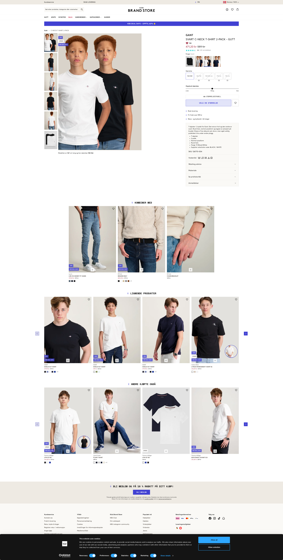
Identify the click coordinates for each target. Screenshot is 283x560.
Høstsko (145, 521)
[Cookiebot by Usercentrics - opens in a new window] (64, 555)
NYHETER (62, 17)
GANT (189, 35)
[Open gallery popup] (100, 91)
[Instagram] (214, 518)
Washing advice (194, 164)
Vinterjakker (147, 524)
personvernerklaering (165, 499)
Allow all (214, 540)
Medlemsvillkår (82, 531)
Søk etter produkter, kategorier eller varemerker (61, 9)
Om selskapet (115, 521)
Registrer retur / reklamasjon (54, 527)
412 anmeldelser (205, 50)
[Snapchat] (223, 518)
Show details (166, 556)
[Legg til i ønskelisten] (235, 103)
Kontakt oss (48, 518)
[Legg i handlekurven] (92, 270)
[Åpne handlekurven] (237, 9)
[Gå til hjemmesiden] (141, 9)
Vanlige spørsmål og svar (53, 534)
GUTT (46, 17)
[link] (141, 9)
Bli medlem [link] (141, 492)
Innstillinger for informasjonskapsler (90, 527)
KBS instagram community (119, 524)
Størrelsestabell (213, 96)
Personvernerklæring (84, 521)
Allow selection (214, 547)
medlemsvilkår (148, 499)
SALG (70, 17)
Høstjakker (146, 518)
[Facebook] (210, 518)
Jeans (145, 531)
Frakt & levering (50, 521)
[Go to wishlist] (232, 9)
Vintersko (146, 527)
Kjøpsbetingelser (83, 518)
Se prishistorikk (194, 177)
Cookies (80, 524)
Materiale (192, 170)
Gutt (45, 30)
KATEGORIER (95, 17)
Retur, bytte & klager (51, 524)
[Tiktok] (219, 518)
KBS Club (113, 518)
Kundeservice (49, 2)
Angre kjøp (48, 531)
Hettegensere (147, 534)
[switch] (114, 555)
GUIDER (107, 17)
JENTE (53, 17)
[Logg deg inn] (227, 9)
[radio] (190, 76)
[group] (212, 77)
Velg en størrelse (208, 103)
